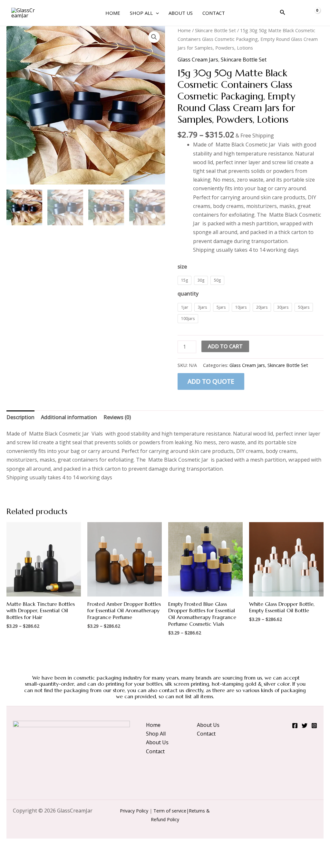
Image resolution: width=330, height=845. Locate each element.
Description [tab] (20, 417)
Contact (213, 13)
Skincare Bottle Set (215, 30)
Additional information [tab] (69, 417)
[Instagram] (314, 725)
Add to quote (211, 381)
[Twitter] (304, 725)
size (182, 266)
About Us (181, 13)
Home (112, 13)
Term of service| (171, 811)
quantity (188, 293)
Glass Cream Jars (198, 59)
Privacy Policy (134, 811)
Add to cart (225, 346)
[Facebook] (295, 725)
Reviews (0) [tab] (117, 417)
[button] (156, 13)
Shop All (141, 13)
